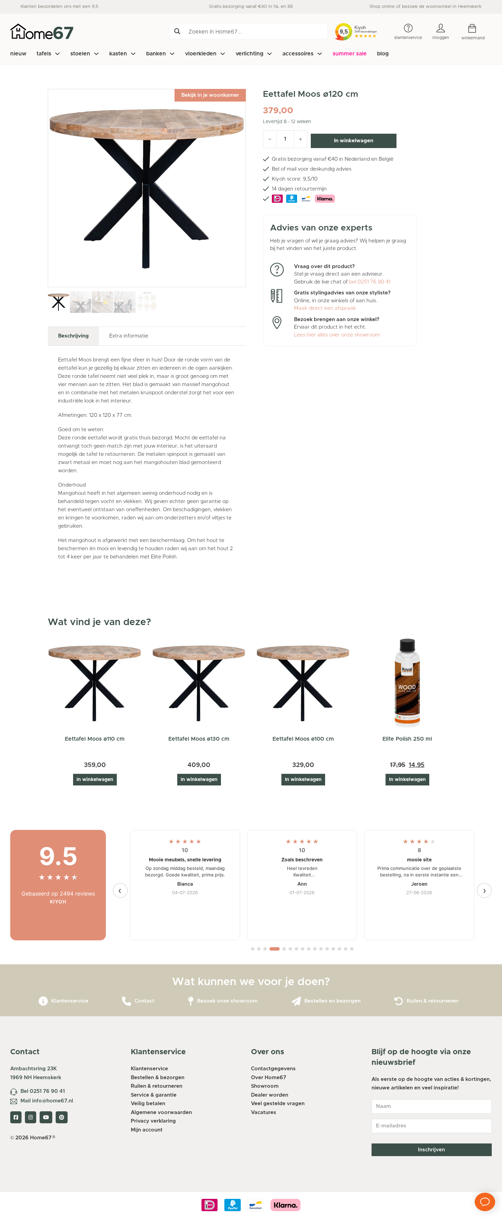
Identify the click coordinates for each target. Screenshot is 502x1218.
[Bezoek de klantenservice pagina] (43, 1001)
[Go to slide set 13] (333, 949)
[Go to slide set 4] (274, 949)
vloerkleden (201, 53)
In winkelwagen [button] (94, 779)
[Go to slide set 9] (308, 949)
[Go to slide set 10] (315, 949)
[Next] (484, 890)
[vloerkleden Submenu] (222, 53)
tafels (44, 53)
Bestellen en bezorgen (332, 1001)
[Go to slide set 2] (259, 949)
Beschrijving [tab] (73, 336)
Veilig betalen (148, 1103)
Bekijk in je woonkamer (210, 95)
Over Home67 (268, 1077)
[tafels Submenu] (57, 53)
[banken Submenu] (172, 53)
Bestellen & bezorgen (157, 1077)
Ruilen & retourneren (432, 1001)
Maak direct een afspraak (325, 308)
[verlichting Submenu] (269, 53)
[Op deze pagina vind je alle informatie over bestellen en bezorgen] (296, 1001)
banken (156, 53)
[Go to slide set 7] (296, 949)
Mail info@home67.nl (46, 1100)
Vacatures (263, 1112)
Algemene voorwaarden (161, 1112)
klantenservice (408, 38)
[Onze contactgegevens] (126, 1001)
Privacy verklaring (153, 1121)
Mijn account (147, 1130)
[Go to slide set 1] (252, 949)
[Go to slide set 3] (265, 949)
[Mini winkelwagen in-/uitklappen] (477, 28)
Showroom (265, 1086)
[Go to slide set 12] (327, 949)
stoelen (80, 53)
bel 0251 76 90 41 (369, 281)
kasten (118, 53)
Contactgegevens (273, 1068)
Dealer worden (269, 1095)
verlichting (249, 53)
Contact (144, 1001)
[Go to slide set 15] (345, 949)
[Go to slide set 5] (284, 949)
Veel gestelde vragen (278, 1103)
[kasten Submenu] (133, 53)
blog (383, 53)
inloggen (440, 38)
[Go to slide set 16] (351, 949)
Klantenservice (69, 1001)
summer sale (350, 53)
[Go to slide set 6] (290, 949)
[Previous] (120, 890)
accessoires (297, 53)
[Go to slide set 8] (302, 949)
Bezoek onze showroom (227, 1001)
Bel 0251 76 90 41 (42, 1091)
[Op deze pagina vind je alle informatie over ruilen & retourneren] (398, 1001)
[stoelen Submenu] (96, 53)
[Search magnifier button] (177, 31)
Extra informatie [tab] (128, 336)
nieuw (18, 53)
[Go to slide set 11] (321, 949)
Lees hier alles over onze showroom (337, 334)
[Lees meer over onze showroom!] (191, 1001)
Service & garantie (154, 1095)
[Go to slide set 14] (339, 949)
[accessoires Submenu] (319, 53)
